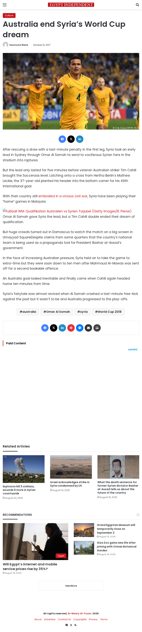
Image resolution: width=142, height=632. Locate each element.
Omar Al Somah (58, 312)
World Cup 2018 (109, 312)
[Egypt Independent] (71, 5)
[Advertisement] (71, 397)
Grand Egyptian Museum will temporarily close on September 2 (116, 529)
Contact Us (64, 619)
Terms (104, 619)
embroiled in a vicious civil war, (63, 196)
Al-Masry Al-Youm (79, 613)
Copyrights (80, 619)
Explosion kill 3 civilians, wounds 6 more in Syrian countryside (19, 490)
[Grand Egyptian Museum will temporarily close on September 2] (84, 530)
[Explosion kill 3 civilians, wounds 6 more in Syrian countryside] (24, 469)
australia (29, 312)
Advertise (49, 619)
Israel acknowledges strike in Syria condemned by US (69, 484)
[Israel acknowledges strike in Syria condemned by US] (71, 467)
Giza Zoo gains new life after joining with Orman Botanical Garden (116, 546)
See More (71, 586)
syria (84, 312)
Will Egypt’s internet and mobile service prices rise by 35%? (30, 566)
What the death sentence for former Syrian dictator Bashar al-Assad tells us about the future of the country (117, 487)
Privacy (93, 619)
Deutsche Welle (18, 45)
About (38, 619)
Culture (9, 15)
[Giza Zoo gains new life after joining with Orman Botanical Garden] (84, 548)
